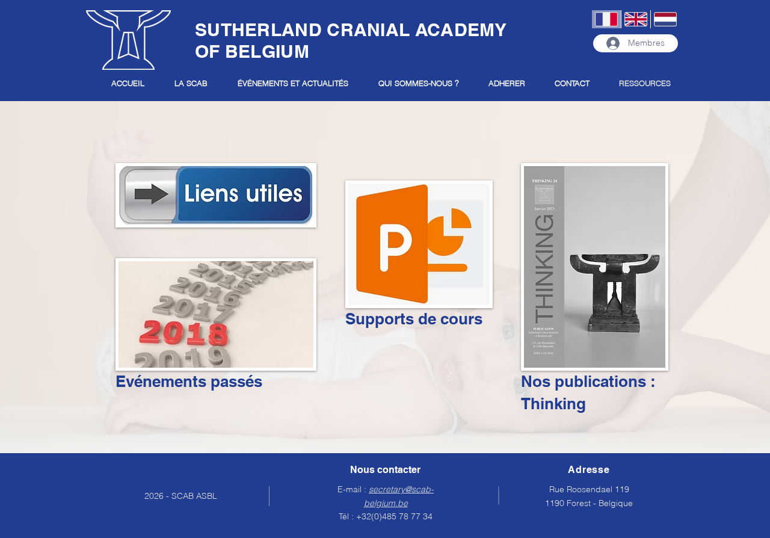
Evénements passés (189, 381)
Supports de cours (413, 318)
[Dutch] (665, 19)
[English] (635, 19)
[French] (606, 19)
